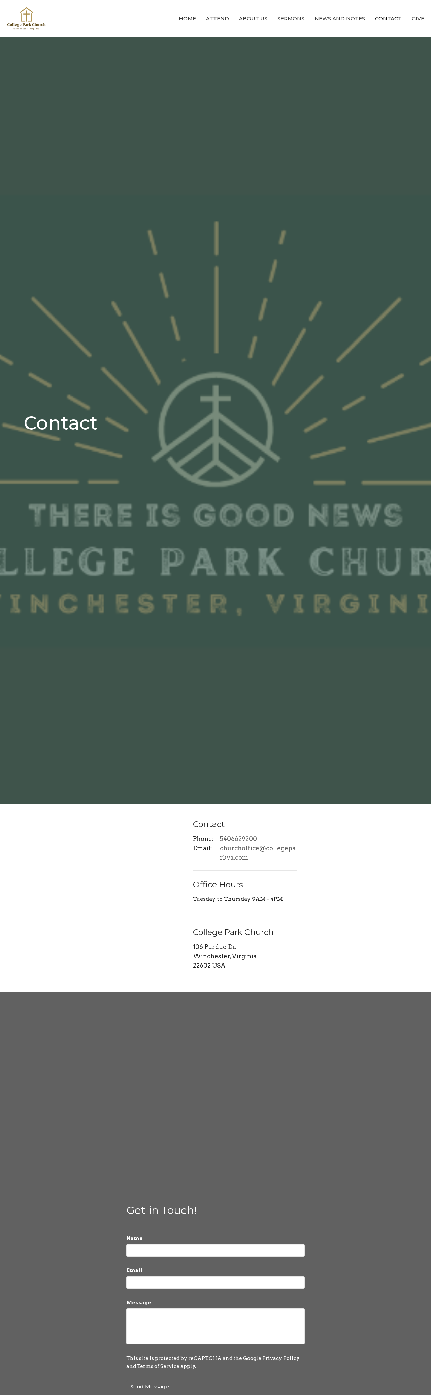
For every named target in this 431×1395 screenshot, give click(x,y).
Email (134, 1270)
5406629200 (238, 838)
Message (138, 1303)
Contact (388, 18)
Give (418, 18)
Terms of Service (158, 1366)
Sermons (290, 18)
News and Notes (339, 18)
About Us (253, 18)
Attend (217, 18)
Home (187, 18)
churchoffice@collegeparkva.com (258, 853)
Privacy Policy (281, 1358)
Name (134, 1238)
